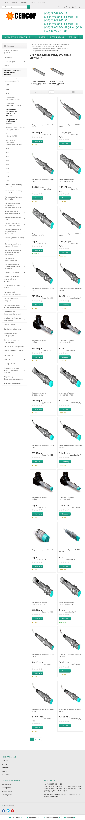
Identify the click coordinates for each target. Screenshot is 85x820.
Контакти (41, 2)
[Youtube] (12, 811)
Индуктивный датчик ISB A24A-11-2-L (70, 126)
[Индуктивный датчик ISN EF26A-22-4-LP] (70, 430)
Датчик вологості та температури (11, 341)
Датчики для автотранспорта (11, 259)
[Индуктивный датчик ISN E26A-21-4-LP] (70, 694)
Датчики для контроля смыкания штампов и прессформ (13, 252)
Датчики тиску (9, 325)
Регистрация (79, 7)
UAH (58, 7)
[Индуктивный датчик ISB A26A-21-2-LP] (43, 535)
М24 (7, 164)
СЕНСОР (6, 2)
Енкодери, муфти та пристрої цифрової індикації (11, 370)
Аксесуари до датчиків (12, 383)
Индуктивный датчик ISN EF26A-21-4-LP (43, 446)
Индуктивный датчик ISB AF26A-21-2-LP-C (70, 656)
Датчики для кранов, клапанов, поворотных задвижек (13, 266)
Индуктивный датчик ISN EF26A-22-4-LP (70, 446)
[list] (76, 92)
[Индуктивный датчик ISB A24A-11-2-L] (70, 110)
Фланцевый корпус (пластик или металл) (12, 212)
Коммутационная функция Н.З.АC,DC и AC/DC (15, 135)
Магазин (14, 2)
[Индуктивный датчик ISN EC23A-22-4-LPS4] (70, 378)
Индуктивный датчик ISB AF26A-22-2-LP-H (43, 710)
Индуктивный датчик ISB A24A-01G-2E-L (42, 126)
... (80, 37)
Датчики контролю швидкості (11, 300)
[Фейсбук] (3, 811)
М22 (7, 160)
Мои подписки (7, 795)
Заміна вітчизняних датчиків (17, 37)
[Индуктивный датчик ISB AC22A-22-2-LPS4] (43, 218)
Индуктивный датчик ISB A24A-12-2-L (42, 180)
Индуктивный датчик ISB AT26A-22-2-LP (66, 342)
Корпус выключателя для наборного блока (12, 225)
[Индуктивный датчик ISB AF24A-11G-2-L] (43, 639)
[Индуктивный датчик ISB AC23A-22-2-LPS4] (70, 587)
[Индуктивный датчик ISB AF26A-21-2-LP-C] (70, 639)
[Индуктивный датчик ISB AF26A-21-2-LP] (43, 273)
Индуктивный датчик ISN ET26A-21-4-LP (66, 499)
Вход (68, 7)
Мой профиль (7, 787)
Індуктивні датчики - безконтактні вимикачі (12, 72)
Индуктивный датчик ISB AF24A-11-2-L (70, 235)
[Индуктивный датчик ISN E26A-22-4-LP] (70, 535)
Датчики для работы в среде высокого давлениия (13, 232)
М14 (7, 148)
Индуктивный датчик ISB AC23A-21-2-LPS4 (39, 603)
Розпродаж (40, 37)
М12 (7, 93)
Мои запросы (7, 791)
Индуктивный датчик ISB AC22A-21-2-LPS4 (66, 180)
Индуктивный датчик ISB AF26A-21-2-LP (43, 289)
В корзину (38, 141)
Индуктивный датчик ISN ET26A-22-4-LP (39, 499)
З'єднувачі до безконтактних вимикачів (13, 378)
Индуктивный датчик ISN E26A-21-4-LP (70, 710)
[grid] (73, 92)
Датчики (72, 37)
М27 (7, 168)
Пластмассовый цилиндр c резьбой (13, 192)
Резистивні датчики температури (11, 334)
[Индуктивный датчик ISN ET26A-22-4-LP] (43, 482)
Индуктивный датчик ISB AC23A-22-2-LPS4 (66, 603)
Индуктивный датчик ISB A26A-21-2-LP (42, 551)
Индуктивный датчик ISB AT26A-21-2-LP (39, 342)
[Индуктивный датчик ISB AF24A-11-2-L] (70, 218)
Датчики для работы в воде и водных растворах (15, 239)
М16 (7, 152)
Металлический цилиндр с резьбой (12, 80)
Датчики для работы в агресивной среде (13, 245)
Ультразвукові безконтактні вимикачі (12, 293)
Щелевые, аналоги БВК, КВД (13, 218)
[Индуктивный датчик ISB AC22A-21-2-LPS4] (70, 164)
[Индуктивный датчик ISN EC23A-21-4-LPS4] (43, 378)
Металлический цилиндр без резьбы (13, 186)
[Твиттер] (8, 811)
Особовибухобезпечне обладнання (12, 319)
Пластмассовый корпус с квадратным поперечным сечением (13, 205)
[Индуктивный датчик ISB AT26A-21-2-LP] (43, 325)
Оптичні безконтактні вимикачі (12, 286)
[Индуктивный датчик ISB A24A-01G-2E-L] (43, 110)
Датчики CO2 (9, 355)
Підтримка (23, 2)
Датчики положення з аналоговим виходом (12, 306)
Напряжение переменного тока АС (13, 104)
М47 (7, 181)
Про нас (33, 2)
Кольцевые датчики (12, 272)
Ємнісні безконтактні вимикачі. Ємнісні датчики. (11, 279)
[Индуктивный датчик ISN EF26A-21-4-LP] (43, 430)
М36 (7, 177)
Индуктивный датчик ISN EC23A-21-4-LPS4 (39, 394)
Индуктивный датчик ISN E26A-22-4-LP (70, 551)
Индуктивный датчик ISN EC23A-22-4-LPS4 (66, 394)
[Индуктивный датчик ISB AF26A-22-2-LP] (70, 273)
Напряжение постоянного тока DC (13, 98)
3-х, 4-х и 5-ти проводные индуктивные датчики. (14, 142)
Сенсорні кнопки (10, 364)
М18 (7, 156)
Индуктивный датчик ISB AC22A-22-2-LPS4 (39, 235)
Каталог (10, 46)
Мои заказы (6, 784)
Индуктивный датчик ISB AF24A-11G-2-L (43, 656)
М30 (7, 173)
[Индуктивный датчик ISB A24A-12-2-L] (43, 164)
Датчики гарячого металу (13, 351)
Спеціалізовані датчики (12, 329)
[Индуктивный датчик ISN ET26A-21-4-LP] (70, 482)
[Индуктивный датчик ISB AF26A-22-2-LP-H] (43, 694)
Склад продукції (57, 37)
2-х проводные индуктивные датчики (11, 122)
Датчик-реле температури (14, 346)
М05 (7, 85)
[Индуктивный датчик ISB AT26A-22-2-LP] (70, 325)
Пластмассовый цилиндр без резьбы (13, 198)
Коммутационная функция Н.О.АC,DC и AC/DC (15, 129)
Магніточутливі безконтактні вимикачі (12, 313)
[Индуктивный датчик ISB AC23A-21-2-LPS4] (43, 587)
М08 (7, 89)
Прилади (7, 359)
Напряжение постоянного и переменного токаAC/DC (11, 112)
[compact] (80, 92)
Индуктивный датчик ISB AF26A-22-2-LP (70, 289)
